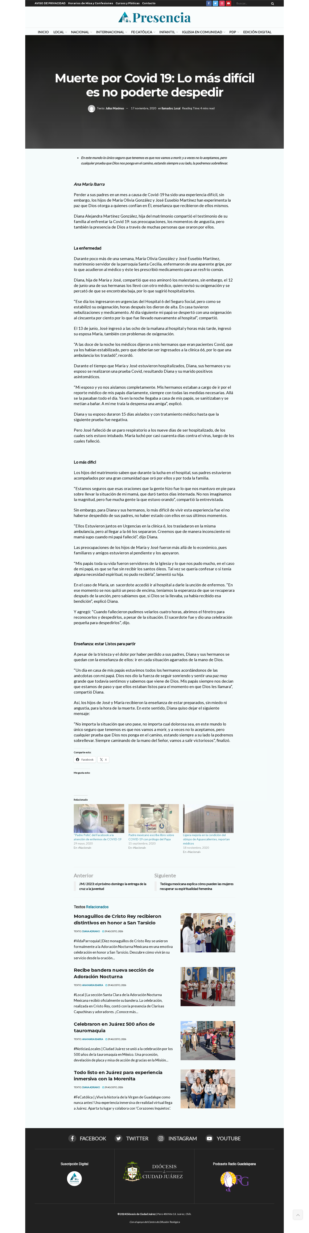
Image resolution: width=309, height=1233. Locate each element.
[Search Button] (272, 3)
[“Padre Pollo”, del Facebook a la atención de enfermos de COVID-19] (99, 818)
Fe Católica (141, 32)
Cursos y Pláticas (128, 3)
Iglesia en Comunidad (202, 32)
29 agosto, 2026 (113, 931)
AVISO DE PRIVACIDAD (50, 3)
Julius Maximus (115, 108)
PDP (232, 32)
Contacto (149, 3)
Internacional (110, 32)
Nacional (80, 32)
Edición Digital (257, 32)
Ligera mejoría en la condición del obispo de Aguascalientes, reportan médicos (206, 839)
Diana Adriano (91, 931)
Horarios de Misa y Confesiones (90, 3)
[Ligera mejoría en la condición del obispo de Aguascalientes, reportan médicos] (208, 818)
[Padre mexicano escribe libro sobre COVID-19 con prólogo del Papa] (153, 818)
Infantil (167, 32)
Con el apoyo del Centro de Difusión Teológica (154, 1222)
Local (58, 32)
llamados (167, 108)
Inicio (43, 32)
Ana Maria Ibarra (92, 985)
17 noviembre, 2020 (143, 108)
